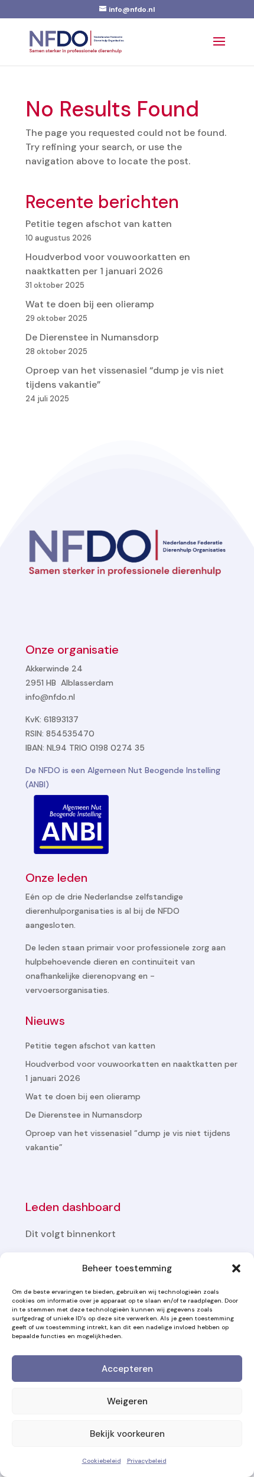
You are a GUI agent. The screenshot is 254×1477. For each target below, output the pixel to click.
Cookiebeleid (101, 1461)
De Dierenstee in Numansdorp (92, 337)
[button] (236, 1268)
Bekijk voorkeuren (127, 1434)
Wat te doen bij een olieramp (89, 304)
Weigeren (127, 1401)
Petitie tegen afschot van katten (98, 224)
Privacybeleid (147, 1461)
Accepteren (127, 1369)
